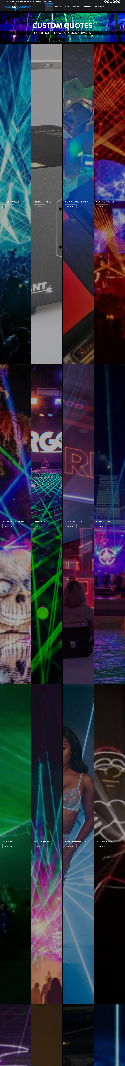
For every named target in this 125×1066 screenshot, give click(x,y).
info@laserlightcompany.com (26, 1)
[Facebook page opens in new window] (105, 1)
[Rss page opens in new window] (119, 1)
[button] (2, 27)
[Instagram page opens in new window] (108, 1)
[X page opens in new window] (114, 1)
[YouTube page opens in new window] (111, 1)
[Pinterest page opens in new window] (116, 1)
